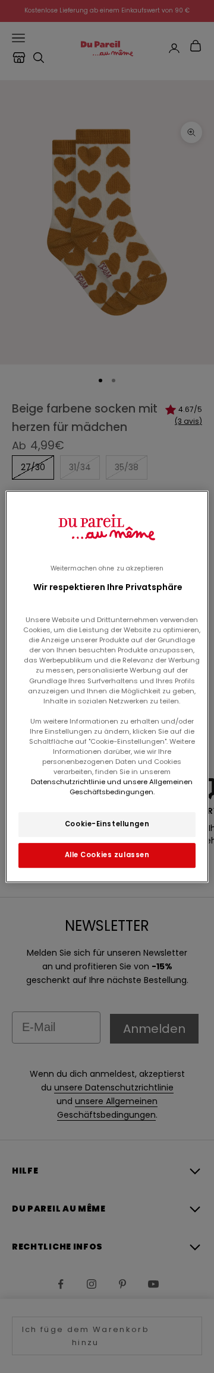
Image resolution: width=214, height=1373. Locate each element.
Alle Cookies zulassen (107, 855)
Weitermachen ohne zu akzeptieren (107, 568)
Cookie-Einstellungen (107, 824)
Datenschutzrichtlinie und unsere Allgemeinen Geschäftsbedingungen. (112, 787)
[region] (107, 686)
